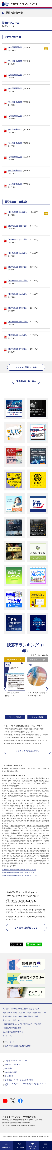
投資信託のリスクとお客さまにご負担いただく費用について (25, 1013)
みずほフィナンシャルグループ (16, 1061)
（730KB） (20, 185)
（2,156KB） (23, 309)
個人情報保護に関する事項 (13, 1032)
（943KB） (20, 117)
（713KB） (20, 172)
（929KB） (20, 158)
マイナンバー (10, 1042)
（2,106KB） (23, 268)
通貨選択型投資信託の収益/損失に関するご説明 (18, 872)
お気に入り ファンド (32, 1147)
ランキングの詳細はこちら (27, 751)
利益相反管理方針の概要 (12, 1028)
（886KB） (20, 103)
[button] (5, 689)
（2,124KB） (23, 323)
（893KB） (20, 89)
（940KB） (20, 130)
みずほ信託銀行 (11, 1072)
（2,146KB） (23, 254)
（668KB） (20, 48)
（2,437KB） (23, 227)
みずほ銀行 (9, 1068)
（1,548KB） (23, 213)
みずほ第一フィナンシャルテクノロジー (20, 1080)
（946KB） (20, 144)
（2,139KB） (23, 282)
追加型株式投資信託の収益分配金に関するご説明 (19, 869)
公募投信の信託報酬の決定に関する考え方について (19, 875)
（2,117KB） (23, 336)
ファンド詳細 (15, 717)
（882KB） (20, 76)
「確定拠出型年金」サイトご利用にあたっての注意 (22, 1024)
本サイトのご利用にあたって (13, 1020)
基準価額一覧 (6, 1147)
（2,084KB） (23, 350)
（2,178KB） (23, 240)
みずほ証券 (9, 1076)
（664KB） (20, 62)
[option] (15, 689)
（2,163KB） (23, 295)
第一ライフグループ (12, 1065)
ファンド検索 (19, 1147)
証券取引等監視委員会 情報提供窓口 (18, 1046)
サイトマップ (8, 1036)
